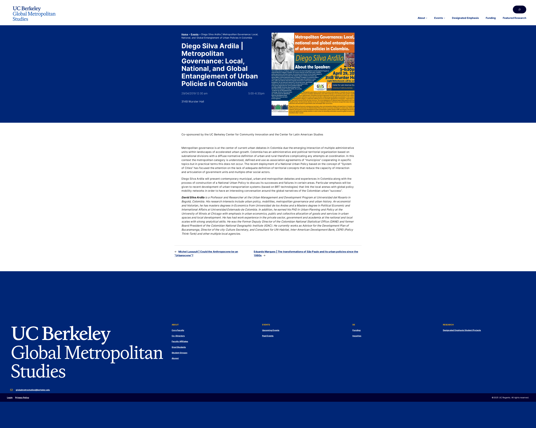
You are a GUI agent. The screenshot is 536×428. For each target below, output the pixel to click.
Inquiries (356, 336)
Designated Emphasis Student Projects (462, 330)
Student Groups (179, 353)
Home (184, 34)
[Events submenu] (444, 18)
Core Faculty (178, 330)
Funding (356, 330)
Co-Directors (178, 336)
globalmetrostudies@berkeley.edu (33, 390)
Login (10, 397)
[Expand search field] (519, 9)
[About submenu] (426, 18)
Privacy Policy (22, 397)
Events (194, 34)
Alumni (175, 358)
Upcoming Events (270, 330)
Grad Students (179, 347)
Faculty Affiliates (180, 341)
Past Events (268, 336)
